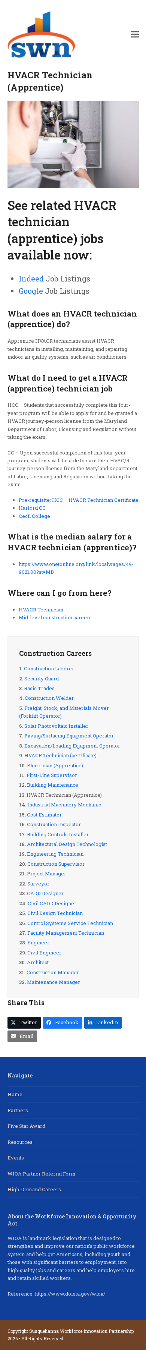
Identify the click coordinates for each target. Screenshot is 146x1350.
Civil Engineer (44, 952)
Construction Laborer (49, 668)
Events (15, 1157)
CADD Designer (45, 893)
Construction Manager (53, 972)
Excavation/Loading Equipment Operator (72, 745)
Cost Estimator (44, 814)
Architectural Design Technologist (67, 844)
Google (31, 291)
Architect (38, 962)
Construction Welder (49, 698)
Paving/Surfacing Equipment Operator (69, 735)
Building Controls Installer (58, 834)
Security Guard (41, 678)
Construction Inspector (54, 824)
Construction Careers (55, 653)
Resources (20, 1142)
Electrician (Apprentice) (55, 765)
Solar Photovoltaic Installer (56, 726)
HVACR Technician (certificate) (60, 755)
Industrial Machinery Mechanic (64, 804)
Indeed (31, 278)
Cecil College (34, 516)
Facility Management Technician (65, 932)
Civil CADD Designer (52, 903)
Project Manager (46, 873)
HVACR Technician (41, 609)
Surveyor (38, 883)
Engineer (38, 942)
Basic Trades (39, 688)
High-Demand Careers (34, 1189)
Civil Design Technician (55, 913)
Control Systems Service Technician (70, 923)
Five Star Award (26, 1126)
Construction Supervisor (56, 863)
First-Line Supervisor (52, 775)
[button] (135, 34)
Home (14, 1094)
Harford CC (32, 507)
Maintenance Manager (53, 982)
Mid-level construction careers (55, 617)
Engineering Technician (55, 853)
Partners (17, 1110)
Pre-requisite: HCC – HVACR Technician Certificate (79, 500)
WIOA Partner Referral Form (41, 1173)
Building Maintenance (52, 784)
